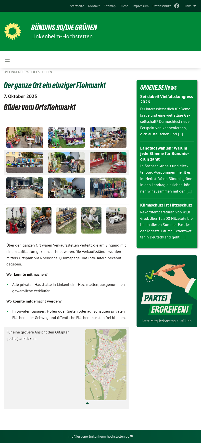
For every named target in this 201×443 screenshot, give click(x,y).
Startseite (77, 6)
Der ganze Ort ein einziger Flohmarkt (55, 85)
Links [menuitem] (187, 6)
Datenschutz (161, 6)
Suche (124, 6)
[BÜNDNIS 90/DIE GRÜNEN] (12, 31)
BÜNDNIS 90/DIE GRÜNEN (64, 27)
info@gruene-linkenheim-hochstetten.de (98, 436)
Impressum (140, 6)
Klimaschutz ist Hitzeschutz (166, 205)
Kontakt (94, 6)
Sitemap (110, 6)
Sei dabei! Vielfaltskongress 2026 (166, 99)
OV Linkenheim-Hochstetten (28, 72)
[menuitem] (77, 6)
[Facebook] (177, 6)
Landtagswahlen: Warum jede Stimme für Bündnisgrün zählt (164, 153)
